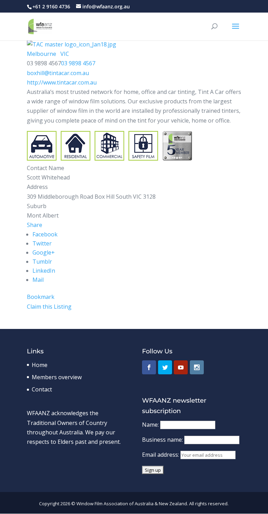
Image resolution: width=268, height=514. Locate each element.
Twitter (42, 243)
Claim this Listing (49, 306)
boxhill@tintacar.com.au (58, 73)
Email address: (161, 454)
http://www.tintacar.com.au (62, 82)
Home (39, 365)
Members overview (57, 377)
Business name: (163, 439)
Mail (38, 280)
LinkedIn (43, 270)
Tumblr (42, 261)
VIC (64, 54)
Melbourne (41, 54)
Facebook (45, 234)
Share (34, 225)
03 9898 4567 (78, 63)
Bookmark (40, 297)
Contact (42, 389)
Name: (151, 424)
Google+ (43, 252)
